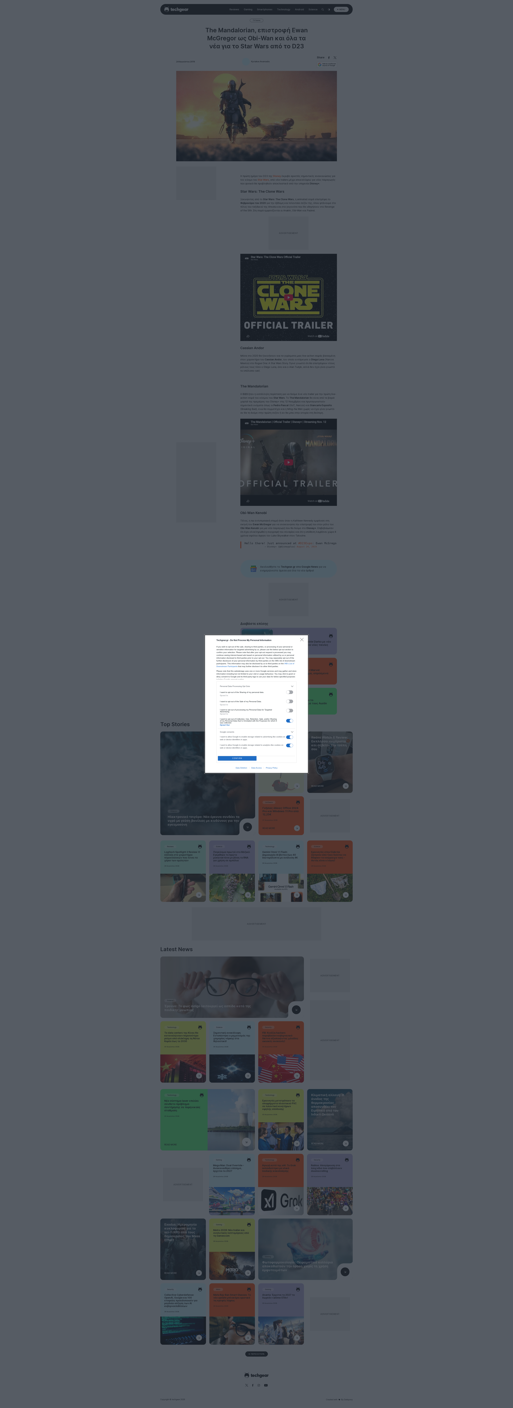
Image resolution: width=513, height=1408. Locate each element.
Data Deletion (241, 768)
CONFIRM (237, 758)
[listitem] (256, 686)
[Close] (302, 640)
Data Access (256, 768)
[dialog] (256, 704)
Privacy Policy (271, 768)
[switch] (289, 692)
